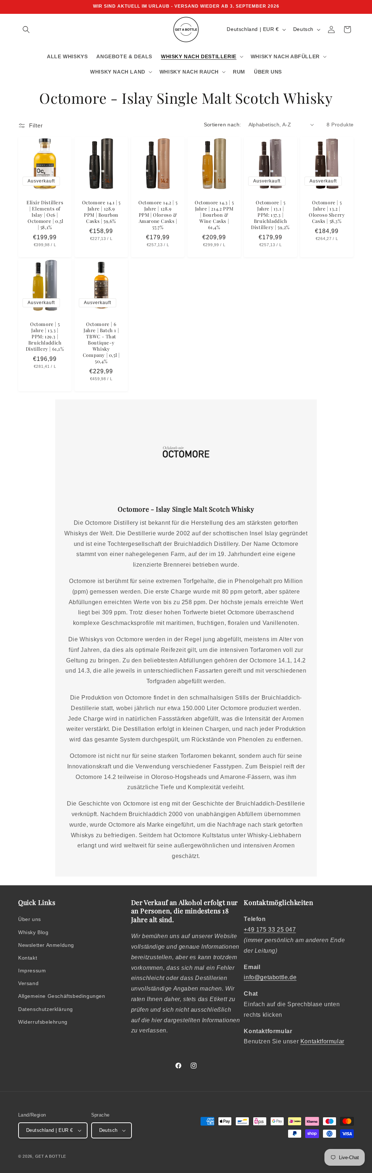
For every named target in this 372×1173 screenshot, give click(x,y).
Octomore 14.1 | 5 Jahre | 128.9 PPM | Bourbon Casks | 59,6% (101, 212)
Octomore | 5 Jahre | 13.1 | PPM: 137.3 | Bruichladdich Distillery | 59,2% (270, 215)
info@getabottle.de (270, 977)
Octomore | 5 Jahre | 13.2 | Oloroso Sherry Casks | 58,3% (327, 212)
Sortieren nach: (222, 124)
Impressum (32, 970)
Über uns (29, 919)
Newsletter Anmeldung (46, 945)
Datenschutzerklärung (45, 1009)
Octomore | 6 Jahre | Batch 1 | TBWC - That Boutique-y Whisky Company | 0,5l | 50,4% (101, 342)
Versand (28, 983)
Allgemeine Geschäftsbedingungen (61, 996)
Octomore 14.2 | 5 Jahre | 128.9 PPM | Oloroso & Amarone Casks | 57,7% (157, 215)
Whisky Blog (33, 932)
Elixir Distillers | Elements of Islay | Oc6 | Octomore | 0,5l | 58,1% (45, 215)
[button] (26, 29)
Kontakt (27, 958)
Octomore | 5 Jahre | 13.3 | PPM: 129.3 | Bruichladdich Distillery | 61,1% (45, 336)
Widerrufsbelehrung (43, 1022)
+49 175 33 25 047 (270, 929)
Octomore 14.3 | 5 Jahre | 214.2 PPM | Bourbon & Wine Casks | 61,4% (214, 215)
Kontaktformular (322, 1041)
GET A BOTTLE (50, 1156)
